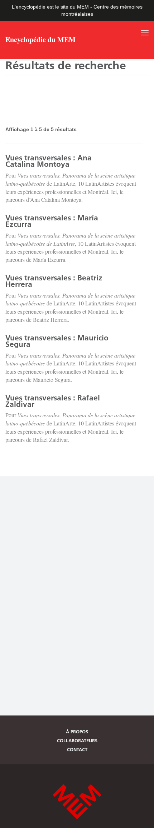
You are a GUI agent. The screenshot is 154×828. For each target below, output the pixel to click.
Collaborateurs (77, 740)
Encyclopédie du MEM (40, 40)
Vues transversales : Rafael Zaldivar (52, 401)
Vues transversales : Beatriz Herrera (53, 281)
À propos (77, 731)
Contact (77, 749)
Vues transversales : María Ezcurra (51, 221)
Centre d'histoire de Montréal (77, 802)
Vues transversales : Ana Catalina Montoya (48, 161)
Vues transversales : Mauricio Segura (57, 341)
